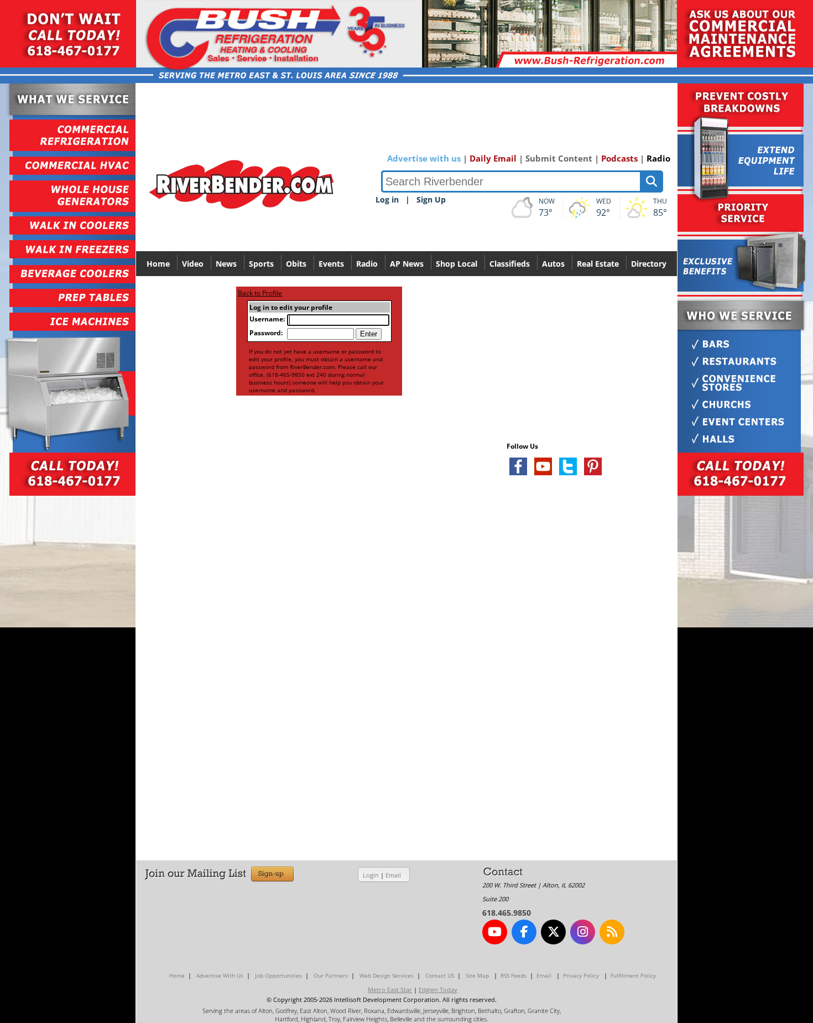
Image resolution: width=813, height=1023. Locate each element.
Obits (296, 263)
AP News (407, 263)
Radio (658, 158)
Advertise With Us (219, 975)
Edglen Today (438, 989)
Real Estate (598, 263)
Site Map (477, 975)
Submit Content (558, 158)
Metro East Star (390, 989)
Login (371, 875)
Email (393, 875)
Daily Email (493, 158)
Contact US (439, 975)
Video (193, 263)
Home (158, 263)
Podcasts (619, 158)
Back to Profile (260, 293)
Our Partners (331, 975)
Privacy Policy (581, 975)
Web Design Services (386, 975)
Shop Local (456, 263)
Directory (648, 263)
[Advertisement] (590, 615)
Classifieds (509, 263)
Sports (261, 263)
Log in (387, 199)
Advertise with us (424, 158)
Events (331, 263)
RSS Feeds (514, 975)
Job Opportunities (278, 975)
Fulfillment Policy (633, 975)
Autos (553, 263)
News (226, 263)
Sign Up (431, 199)
